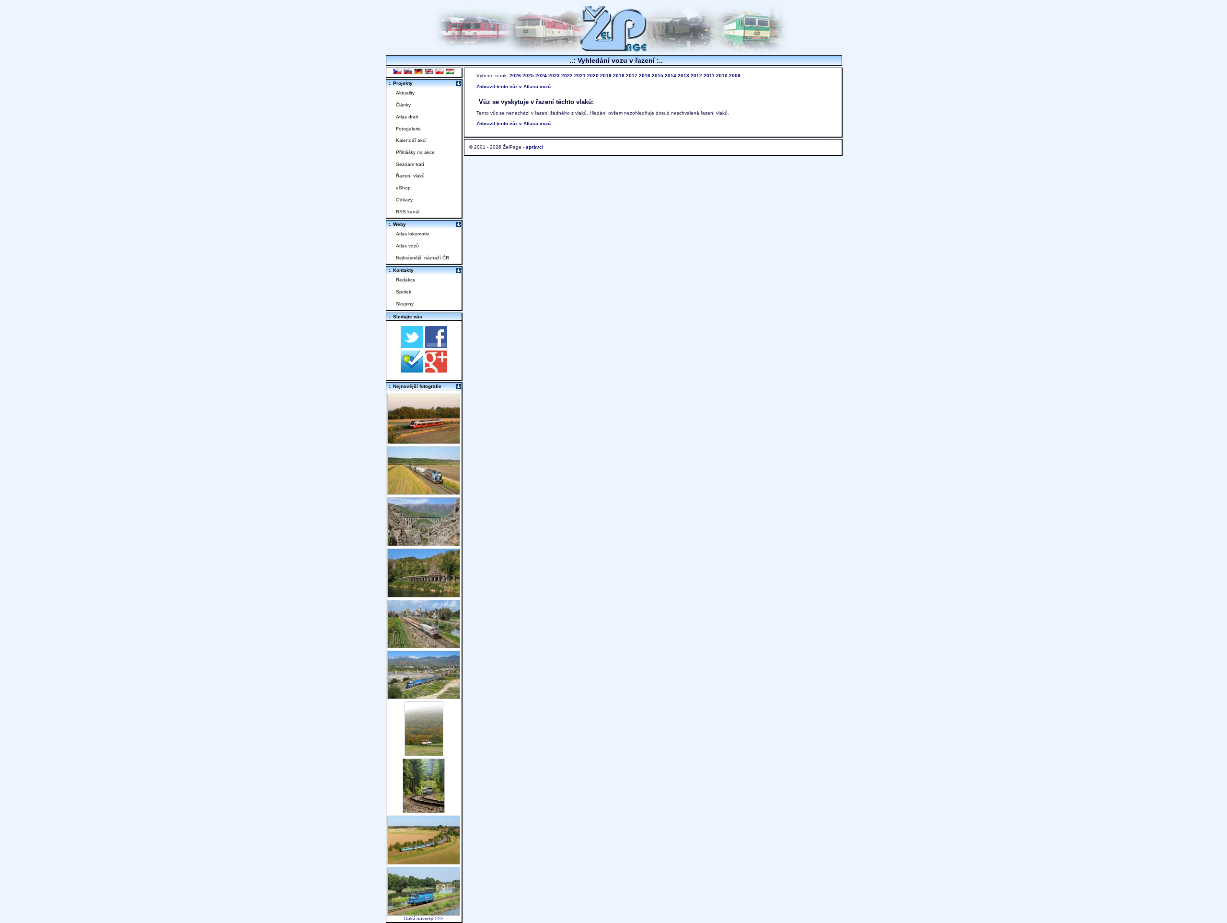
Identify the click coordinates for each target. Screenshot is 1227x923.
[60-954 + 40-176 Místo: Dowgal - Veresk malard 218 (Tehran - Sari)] (423, 543)
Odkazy (404, 199)
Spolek (403, 291)
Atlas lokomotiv (412, 233)
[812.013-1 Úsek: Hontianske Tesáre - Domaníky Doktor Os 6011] (424, 753)
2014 (670, 75)
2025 (528, 75)
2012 (696, 75)
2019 (606, 75)
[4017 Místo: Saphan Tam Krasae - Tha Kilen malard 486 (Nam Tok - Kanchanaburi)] (423, 595)
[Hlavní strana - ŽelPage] (613, 50)
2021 (580, 75)
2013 (683, 75)
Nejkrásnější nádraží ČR (422, 257)
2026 (515, 75)
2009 (735, 75)
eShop (403, 187)
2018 (619, 75)
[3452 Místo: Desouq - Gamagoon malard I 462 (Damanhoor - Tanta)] (423, 646)
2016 (644, 75)
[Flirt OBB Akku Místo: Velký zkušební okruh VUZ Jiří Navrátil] (423, 441)
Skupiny (405, 303)
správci (535, 147)
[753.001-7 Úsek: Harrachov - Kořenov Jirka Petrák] (424, 810)
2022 (567, 75)
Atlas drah (407, 116)
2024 (541, 75)
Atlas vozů (407, 245)
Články (403, 104)
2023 (554, 75)
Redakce (406, 279)
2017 (631, 75)
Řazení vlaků (410, 175)
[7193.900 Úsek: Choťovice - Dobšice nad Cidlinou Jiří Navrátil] (423, 492)
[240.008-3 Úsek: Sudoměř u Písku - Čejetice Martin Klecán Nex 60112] (423, 913)
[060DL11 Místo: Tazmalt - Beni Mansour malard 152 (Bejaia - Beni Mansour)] (423, 696)
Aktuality (405, 92)
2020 (593, 75)
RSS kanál (407, 211)
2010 (722, 75)
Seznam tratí (410, 164)
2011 (709, 75)
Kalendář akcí (411, 140)
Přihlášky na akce (415, 152)
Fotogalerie (408, 128)
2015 (657, 75)
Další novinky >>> (423, 918)
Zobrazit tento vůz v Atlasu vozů (513, 86)
